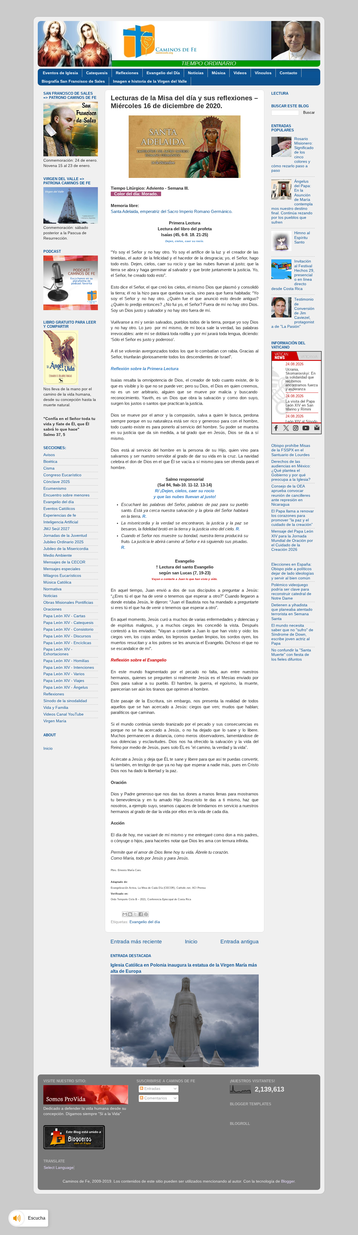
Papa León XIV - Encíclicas (67, 643)
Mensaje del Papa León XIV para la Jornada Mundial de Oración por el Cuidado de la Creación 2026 (292, 540)
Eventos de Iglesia (60, 73)
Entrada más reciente (136, 941)
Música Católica (57, 582)
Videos (240, 73)
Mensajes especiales (61, 569)
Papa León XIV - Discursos (67, 636)
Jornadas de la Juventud (65, 535)
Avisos (49, 455)
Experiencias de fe (59, 515)
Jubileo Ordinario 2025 (63, 542)
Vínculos (263, 73)
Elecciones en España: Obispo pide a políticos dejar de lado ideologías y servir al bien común (292, 571)
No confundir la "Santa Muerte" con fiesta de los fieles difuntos (291, 654)
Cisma (49, 468)
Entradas (151, 1089)
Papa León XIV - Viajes (63, 681)
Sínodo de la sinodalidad (65, 701)
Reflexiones (127, 73)
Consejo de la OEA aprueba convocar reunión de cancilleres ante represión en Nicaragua (290, 495)
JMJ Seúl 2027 (56, 529)
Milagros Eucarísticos (62, 576)
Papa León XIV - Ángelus (65, 687)
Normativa (52, 589)
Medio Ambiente (57, 555)
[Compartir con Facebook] (140, 914)
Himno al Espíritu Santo (302, 237)
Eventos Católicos (59, 509)
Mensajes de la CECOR (64, 562)
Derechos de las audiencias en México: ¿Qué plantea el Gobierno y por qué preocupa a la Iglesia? (291, 470)
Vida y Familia (55, 707)
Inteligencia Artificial (60, 522)
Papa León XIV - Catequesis (68, 623)
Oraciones (52, 609)
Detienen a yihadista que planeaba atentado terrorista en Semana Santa (291, 612)
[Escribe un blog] (130, 914)
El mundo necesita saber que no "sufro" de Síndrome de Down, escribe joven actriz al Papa (292, 634)
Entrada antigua (239, 941)
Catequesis (97, 73)
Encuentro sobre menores (66, 495)
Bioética (50, 461)
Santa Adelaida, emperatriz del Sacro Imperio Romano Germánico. (171, 211)
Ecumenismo (54, 488)
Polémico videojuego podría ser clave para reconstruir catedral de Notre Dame (291, 592)
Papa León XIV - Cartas (64, 616)
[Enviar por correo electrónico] (125, 914)
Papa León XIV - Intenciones (68, 667)
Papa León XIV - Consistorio (68, 629)
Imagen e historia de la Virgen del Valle (150, 81)
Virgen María (54, 721)
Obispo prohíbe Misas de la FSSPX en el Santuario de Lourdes (290, 450)
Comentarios (155, 1098)
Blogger (288, 1181)
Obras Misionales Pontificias (68, 602)
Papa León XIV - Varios (63, 674)
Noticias (196, 73)
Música (218, 73)
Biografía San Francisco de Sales (73, 81)
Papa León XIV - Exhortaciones (57, 651)
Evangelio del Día (163, 73)
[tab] (284, 356)
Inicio (191, 941)
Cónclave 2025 (56, 482)
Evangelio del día (144, 922)
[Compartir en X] (135, 914)
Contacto (288, 73)
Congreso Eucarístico (62, 475)
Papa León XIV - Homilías (66, 661)
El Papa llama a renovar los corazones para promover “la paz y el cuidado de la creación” (292, 518)
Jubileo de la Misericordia (65, 549)
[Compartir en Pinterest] (146, 914)
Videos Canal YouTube (63, 714)
